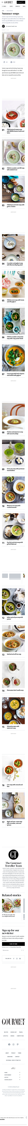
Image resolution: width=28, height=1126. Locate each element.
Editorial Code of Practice (13, 1060)
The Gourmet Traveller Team (11, 26)
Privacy (13, 1053)
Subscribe (10, 1056)
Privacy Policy (13, 947)
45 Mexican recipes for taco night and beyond (8, 915)
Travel (24, 6)
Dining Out (18, 6)
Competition (20, 1036)
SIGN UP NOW (13, 944)
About (7, 1053)
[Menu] (2, 2)
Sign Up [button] (20, 2)
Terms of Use (18, 947)
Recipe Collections (10, 10)
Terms (19, 1053)
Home (3, 10)
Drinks (12, 1036)
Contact (17, 1056)
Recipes (11, 6)
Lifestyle (5, 1036)
